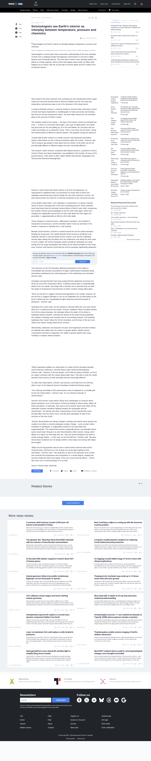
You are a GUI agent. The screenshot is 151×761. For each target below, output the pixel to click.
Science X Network (87, 735)
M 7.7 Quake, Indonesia (118, 213)
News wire (74, 728)
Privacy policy (70, 738)
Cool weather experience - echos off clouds (124, 217)
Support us (74, 716)
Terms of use (81, 738)
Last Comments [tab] (134, 20)
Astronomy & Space (52, 10)
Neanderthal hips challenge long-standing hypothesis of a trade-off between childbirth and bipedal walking (125, 27)
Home (22, 720)
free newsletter (57, 255)
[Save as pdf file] (92, 18)
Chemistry (65, 10)
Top (21, 716)
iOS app (105, 720)
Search (23, 724)
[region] (125, 46)
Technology (115, 10)
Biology (73, 10)
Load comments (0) (73, 503)
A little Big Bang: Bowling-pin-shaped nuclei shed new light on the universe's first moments (125, 61)
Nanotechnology (25, 10)
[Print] (96, 18)
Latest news (104, 4)
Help (49, 716)
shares (37, 471)
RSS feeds (106, 724)
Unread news (116, 4)
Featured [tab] (124, 20)
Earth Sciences (136, 239)
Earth (42, 10)
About (50, 724)
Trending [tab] (115, 20)
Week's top (93, 4)
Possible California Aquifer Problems (122, 235)
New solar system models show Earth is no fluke (124, 36)
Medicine (103, 10)
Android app (106, 716)
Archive (73, 724)
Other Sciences (82, 10)
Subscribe (127, 4)
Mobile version (25, 728)
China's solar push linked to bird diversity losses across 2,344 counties (123, 53)
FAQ (49, 720)
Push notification (108, 728)
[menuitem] (25, 10)
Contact (51, 728)
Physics (35, 10)
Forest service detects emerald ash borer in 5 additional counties (125, 44)
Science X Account (77, 720)
